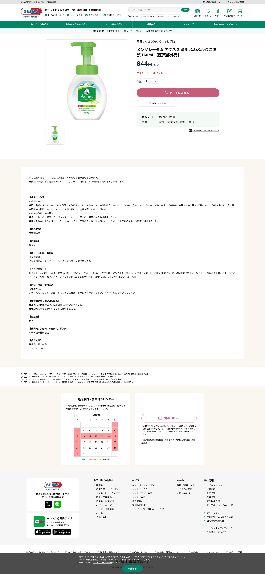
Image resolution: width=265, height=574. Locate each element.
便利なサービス (114, 15)
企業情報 (210, 493)
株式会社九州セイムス (79, 552)
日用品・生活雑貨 (105, 501)
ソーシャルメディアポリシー (220, 528)
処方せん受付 (94, 15)
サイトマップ (213, 512)
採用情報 (210, 497)
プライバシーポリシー (102, 562)
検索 (185, 9)
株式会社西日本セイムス (169, 552)
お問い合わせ (171, 418)
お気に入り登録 (159, 103)
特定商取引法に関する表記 (219, 516)
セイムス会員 (76, 15)
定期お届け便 (138, 505)
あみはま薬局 (235, 552)
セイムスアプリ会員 (142, 493)
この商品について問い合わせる (205, 130)
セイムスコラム (140, 489)
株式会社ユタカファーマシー (205, 552)
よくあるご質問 (237, 2)
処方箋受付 (137, 501)
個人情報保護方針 (215, 520)
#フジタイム (173, 16)
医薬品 (99, 485)
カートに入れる (179, 93)
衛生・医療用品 (104, 497)
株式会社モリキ (139, 552)
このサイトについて (216, 532)
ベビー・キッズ (104, 505)
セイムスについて (56, 15)
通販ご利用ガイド (214, 2)
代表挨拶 (210, 489)
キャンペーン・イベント (226, 24)
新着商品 (151, 24)
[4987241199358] (55, 135)
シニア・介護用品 (105, 509)
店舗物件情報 (213, 501)
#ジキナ (161, 16)
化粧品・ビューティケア (108, 493)
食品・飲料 (101, 517)
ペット (99, 513)
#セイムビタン (147, 16)
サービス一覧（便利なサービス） (148, 509)
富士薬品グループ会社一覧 (219, 505)
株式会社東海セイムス (111, 552)
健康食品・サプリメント (108, 489)
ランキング (188, 24)
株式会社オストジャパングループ (42, 552)
